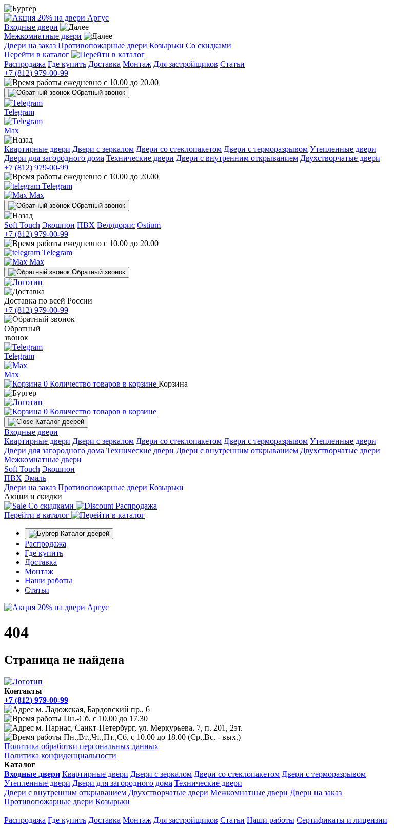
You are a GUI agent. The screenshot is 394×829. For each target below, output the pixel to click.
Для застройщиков (185, 63)
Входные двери (31, 27)
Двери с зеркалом (103, 149)
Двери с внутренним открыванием (237, 158)
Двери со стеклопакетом (179, 149)
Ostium (149, 224)
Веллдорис (116, 224)
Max (35, 195)
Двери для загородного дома (54, 158)
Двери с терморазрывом (266, 149)
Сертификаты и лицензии (342, 820)
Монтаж (137, 63)
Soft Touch (22, 224)
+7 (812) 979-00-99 (36, 73)
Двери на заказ (30, 45)
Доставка (104, 63)
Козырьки (166, 45)
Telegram (56, 185)
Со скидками (208, 45)
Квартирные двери (37, 149)
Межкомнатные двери (43, 36)
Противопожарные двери (102, 45)
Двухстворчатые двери (340, 158)
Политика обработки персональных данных (81, 746)
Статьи (232, 63)
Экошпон (58, 224)
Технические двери (140, 158)
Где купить (67, 63)
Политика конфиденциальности (60, 755)
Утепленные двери (343, 149)
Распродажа (25, 63)
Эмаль (35, 478)
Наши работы (48, 580)
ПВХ (86, 224)
